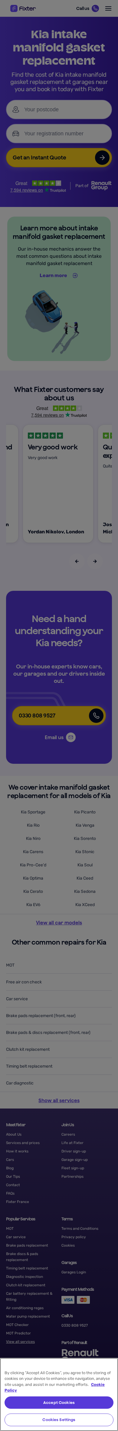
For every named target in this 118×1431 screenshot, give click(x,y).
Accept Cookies (59, 1402)
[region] (59, 1394)
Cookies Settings (58, 1419)
